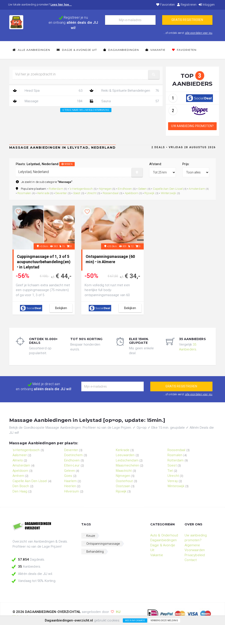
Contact (191, 560)
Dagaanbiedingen (123, 49)
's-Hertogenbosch (81, 188)
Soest (76, 193)
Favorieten (167, 4)
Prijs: (185, 164)
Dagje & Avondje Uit (79, 49)
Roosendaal (111, 193)
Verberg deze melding (164, 620)
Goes (68, 476)
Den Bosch (21, 486)
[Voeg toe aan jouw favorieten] (18, 212)
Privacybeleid (195, 555)
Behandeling (95, 551)
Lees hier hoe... (61, 4)
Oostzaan (123, 486)
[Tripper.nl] (199, 110)
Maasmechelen (127, 465)
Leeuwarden (125, 455)
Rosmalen (24, 193)
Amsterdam (197, 188)
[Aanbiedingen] (44, 526)
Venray (172, 481)
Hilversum (71, 491)
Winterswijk (168, 193)
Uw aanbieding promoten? (192, 126)
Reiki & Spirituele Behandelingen (129, 91)
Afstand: (155, 164)
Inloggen (208, 4)
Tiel (170, 471)
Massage (53, 101)
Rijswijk (149, 193)
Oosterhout (124, 481)
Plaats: (44, 164)
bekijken (61, 308)
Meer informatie (135, 620)
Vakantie (157, 49)
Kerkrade (43, 193)
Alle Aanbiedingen (33, 49)
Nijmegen (105, 188)
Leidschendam (127, 460)
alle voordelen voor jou (198, 33)
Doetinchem (73, 455)
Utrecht (91, 193)
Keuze (90, 536)
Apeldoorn (131, 193)
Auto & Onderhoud (164, 535)
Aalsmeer (20, 455)
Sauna (129, 101)
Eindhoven (125, 188)
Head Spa (53, 91)
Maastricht (124, 471)
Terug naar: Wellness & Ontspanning (86, 110)
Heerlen (70, 486)
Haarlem (70, 481)
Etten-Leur (72, 465)
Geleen (142, 188)
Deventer (61, 193)
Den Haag (20, 491)
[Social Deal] (199, 98)
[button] (153, 74)
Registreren (188, 4)
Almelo (18, 460)
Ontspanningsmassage (103, 543)
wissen (68, 164)
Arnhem (18, 476)
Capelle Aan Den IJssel (168, 188)
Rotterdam (56, 188)
